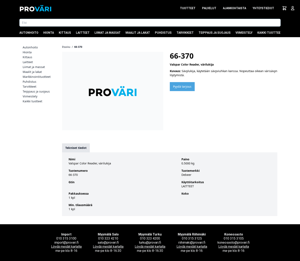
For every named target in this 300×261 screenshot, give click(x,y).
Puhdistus (163, 32)
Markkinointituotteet (37, 77)
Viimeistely (244, 32)
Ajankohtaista (234, 8)
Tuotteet (188, 8)
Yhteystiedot (263, 8)
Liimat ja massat (107, 32)
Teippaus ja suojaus (215, 32)
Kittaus (65, 32)
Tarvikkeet (185, 32)
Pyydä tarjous (182, 86)
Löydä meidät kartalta (66, 247)
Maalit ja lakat (138, 32)
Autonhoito (28, 32)
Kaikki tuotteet (269, 32)
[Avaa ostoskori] (284, 8)
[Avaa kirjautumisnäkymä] (292, 8)
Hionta (48, 32)
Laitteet (83, 32)
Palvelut (209, 8)
